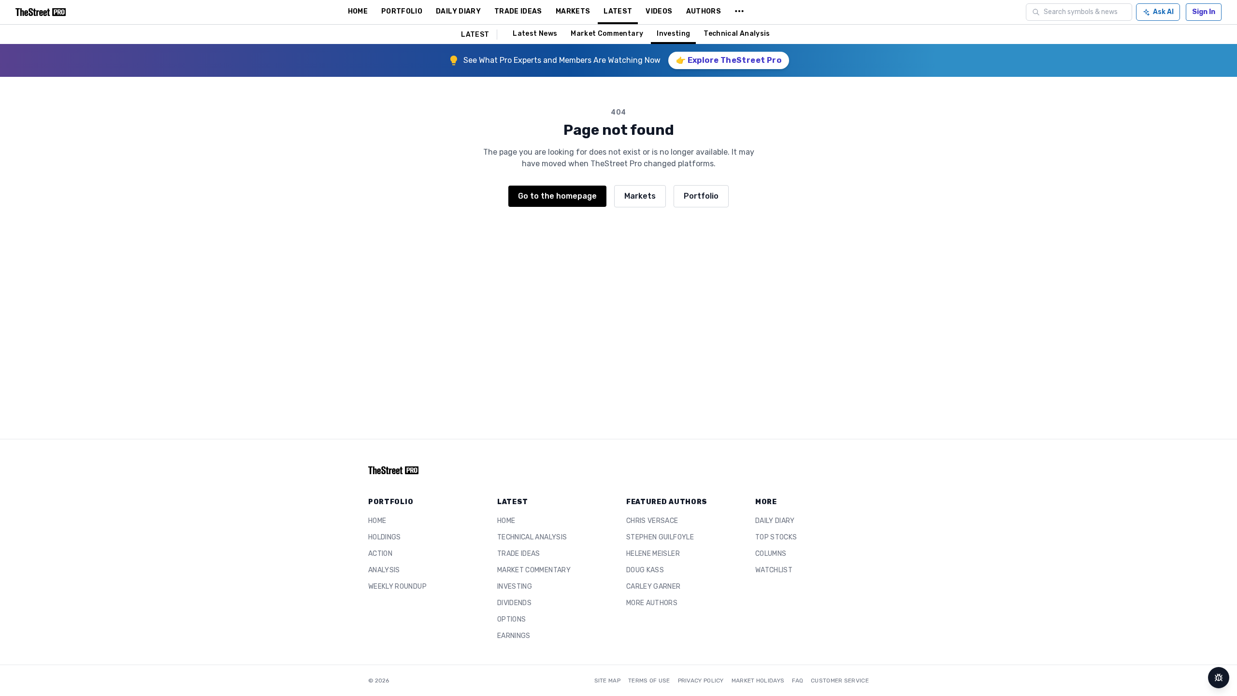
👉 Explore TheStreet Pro (728, 60)
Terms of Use (649, 680)
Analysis (384, 570)
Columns (770, 554)
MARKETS (573, 11)
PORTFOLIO (401, 11)
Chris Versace (652, 521)
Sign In (1203, 12)
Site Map (607, 680)
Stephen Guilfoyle (660, 537)
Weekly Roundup (397, 586)
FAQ (797, 680)
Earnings (514, 636)
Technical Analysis (737, 33)
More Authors (651, 603)
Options (511, 619)
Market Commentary (607, 33)
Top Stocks (776, 537)
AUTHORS (703, 11)
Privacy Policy (701, 680)
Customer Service (840, 680)
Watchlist (773, 570)
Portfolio (701, 196)
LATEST (618, 11)
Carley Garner (653, 586)
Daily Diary (775, 521)
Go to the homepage (557, 196)
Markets (640, 196)
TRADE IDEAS (518, 11)
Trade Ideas (518, 554)
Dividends (514, 603)
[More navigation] (739, 12)
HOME (358, 11)
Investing (673, 33)
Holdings (384, 537)
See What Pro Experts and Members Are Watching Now (562, 60)
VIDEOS (659, 11)
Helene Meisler (653, 554)
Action (380, 554)
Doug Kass (645, 570)
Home (377, 521)
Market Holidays (758, 680)
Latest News (535, 33)
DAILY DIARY (458, 11)
